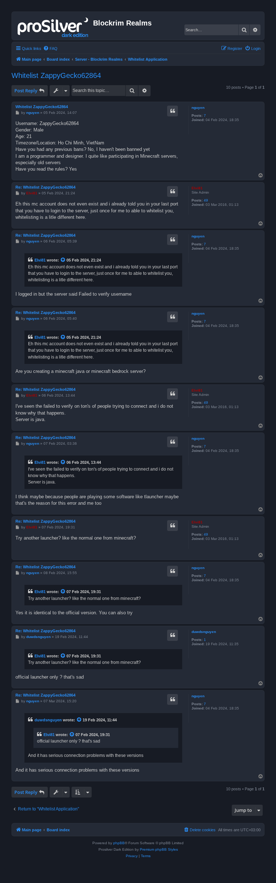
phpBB (119, 843)
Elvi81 (197, 188)
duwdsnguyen (204, 632)
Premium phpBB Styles (159, 849)
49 (206, 200)
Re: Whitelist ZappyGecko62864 (45, 187)
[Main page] (53, 26)
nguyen (198, 108)
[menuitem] (50, 48)
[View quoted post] (63, 260)
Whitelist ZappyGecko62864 (56, 75)
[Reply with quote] (172, 111)
